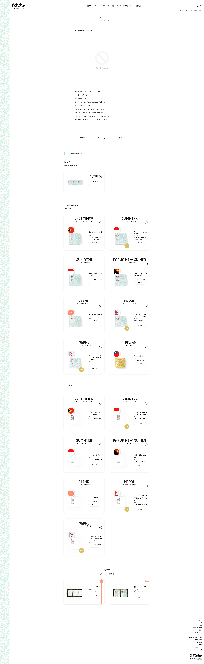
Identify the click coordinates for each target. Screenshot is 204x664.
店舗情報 (138, 6)
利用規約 (199, 644)
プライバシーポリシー (196, 635)
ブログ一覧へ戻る (102, 138)
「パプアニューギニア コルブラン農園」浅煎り (140, 274)
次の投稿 (121, 138)
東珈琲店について (128, 6)
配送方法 (199, 642)
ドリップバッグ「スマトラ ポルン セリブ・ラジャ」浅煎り (95, 454)
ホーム (83, 6)
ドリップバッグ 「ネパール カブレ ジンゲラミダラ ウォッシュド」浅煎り (95, 538)
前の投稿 (82, 138)
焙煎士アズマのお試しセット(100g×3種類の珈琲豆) (95, 176)
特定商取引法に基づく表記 (195, 637)
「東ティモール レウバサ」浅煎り (95, 232)
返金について (198, 639)
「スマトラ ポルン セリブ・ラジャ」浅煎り (95, 274)
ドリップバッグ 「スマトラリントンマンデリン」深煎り (140, 413)
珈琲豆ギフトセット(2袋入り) (140, 587)
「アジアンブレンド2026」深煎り (95, 315)
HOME (181, 10)
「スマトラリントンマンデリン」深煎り (140, 232)
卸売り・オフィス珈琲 (108, 6)
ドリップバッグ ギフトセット (94, 587)
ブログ (119, 6)
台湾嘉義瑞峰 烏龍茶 (139, 356)
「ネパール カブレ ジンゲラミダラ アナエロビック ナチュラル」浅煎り (95, 357)
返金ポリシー (198, 647)
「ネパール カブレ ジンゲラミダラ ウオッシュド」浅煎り (140, 315)
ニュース (187, 10)
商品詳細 (94, 184)
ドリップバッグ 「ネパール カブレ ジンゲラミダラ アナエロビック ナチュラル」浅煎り (140, 498)
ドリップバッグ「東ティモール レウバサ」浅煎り (94, 413)
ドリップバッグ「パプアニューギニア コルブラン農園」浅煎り (140, 455)
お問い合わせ (198, 632)
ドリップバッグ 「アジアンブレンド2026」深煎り (95, 496)
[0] (200, 5)
